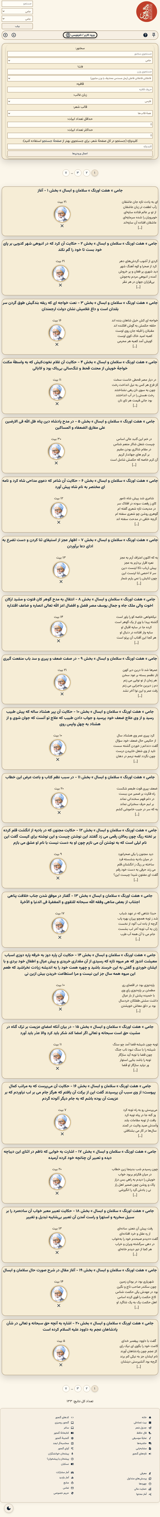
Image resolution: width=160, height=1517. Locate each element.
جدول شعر (141, 1428)
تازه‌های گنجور (139, 1454)
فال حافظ (142, 1433)
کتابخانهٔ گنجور (62, 1433)
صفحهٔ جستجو (51, 141)
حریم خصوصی (62, 1493)
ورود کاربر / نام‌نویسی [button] (83, 35)
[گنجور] (146, 11)
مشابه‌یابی (141, 1449)
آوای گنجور (64, 1449)
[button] (154, 35)
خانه (144, 1417)
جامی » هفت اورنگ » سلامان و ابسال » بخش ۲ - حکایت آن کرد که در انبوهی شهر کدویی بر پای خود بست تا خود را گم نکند (80, 246)
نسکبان (65, 1464)
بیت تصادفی (140, 1423)
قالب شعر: (80, 107)
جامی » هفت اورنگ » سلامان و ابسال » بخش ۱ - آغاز (80, 190)
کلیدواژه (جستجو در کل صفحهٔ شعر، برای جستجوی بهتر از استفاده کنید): (80, 141)
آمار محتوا (141, 1494)
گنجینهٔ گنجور (62, 1438)
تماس (66, 1488)
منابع (67, 1483)
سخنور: (80, 48)
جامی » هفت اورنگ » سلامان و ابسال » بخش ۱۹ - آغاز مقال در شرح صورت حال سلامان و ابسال (80, 1270)
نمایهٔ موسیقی (139, 1438)
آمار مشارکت (63, 1472)
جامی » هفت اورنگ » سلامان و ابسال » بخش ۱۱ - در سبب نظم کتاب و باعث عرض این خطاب (80, 777)
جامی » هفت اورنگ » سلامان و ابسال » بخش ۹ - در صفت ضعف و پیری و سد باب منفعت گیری (80, 659)
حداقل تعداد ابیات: (80, 119)
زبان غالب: (80, 95)
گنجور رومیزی (62, 1423)
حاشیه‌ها (142, 1443)
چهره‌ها (143, 1484)
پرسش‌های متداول (137, 1479)
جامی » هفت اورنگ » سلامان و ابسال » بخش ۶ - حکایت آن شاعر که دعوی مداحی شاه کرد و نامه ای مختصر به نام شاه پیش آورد (80, 484)
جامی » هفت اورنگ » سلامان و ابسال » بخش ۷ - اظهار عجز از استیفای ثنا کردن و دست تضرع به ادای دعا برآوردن (80, 543)
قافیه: (80, 84)
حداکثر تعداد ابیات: (80, 130)
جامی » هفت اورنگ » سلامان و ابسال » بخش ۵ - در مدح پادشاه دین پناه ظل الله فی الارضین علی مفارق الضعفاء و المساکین (80, 424)
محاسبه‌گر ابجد (61, 1443)
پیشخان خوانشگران (59, 1454)
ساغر (67, 1428)
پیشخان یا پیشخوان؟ (58, 1459)
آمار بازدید (64, 1478)
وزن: (80, 66)
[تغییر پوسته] (8, 1508)
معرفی (143, 1473)
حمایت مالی (140, 1489)
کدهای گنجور (62, 1417)
